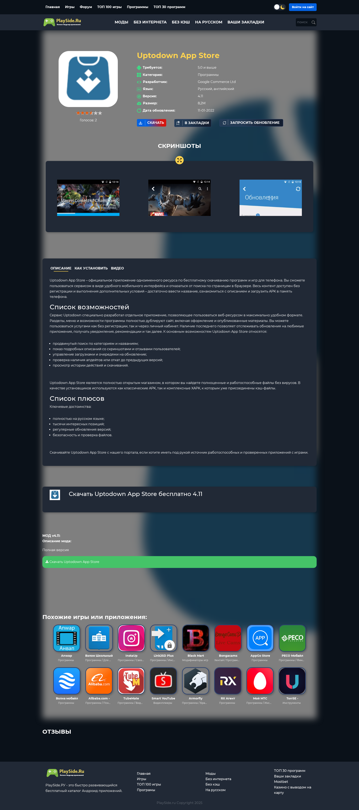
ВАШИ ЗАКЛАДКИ (245, 22)
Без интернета (218, 779)
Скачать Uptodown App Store (74, 562)
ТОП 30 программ (169, 7)
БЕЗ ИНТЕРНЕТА (150, 22)
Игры (70, 7)
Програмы (146, 790)
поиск (303, 22)
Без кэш (212, 784)
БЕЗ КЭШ (181, 22)
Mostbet (281, 782)
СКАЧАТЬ (155, 123)
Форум (86, 7)
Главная (52, 7)
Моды (210, 774)
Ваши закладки (287, 776)
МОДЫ (121, 22)
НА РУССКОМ (208, 22)
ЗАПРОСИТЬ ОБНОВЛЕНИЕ (255, 123)
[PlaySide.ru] (62, 22)
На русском (215, 790)
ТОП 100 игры (109, 7)
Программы (137, 7)
